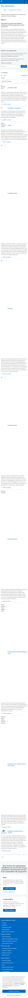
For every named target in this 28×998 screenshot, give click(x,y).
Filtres (4, 75)
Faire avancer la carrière (7, 943)
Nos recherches (5, 929)
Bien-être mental (5, 955)
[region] (14, 985)
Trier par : (3, 78)
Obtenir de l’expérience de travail (9, 941)
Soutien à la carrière (6, 950)
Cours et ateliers (5, 971)
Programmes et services (7, 962)
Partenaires (4, 925)
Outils (3, 965)
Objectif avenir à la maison (8, 931)
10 (19, 854)
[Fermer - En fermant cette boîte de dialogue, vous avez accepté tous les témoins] (26, 973)
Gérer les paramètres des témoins (14, 995)
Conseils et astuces (6, 960)
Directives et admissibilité (9, 891)
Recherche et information (7, 967)
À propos (4, 922)
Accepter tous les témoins (14, 991)
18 (23, 854)
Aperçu (5, 10)
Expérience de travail (6, 952)
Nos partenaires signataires (15, 10)
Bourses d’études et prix (7, 969)
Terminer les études (6, 936)
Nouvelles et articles (6, 927)
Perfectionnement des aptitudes (9, 948)
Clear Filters (24, 75)
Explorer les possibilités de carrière (10, 939)
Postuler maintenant (9, 888)
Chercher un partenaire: (6, 63)
